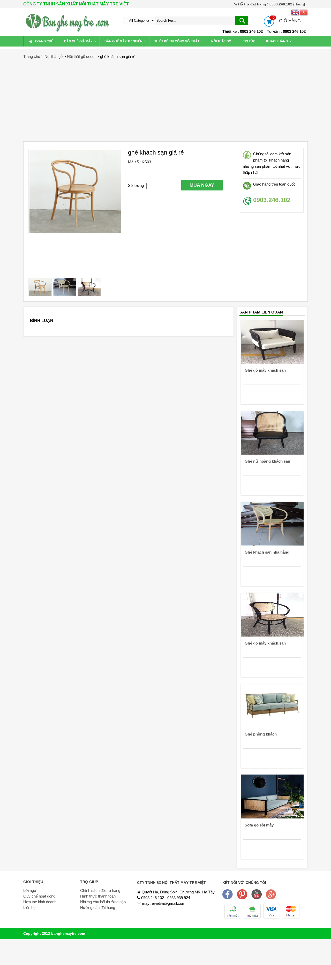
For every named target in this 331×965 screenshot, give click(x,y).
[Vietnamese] (303, 12)
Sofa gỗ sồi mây (259, 825)
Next (131, 211)
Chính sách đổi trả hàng (100, 890)
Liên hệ (29, 907)
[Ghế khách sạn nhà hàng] (272, 523)
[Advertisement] (165, 97)
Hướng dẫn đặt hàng (97, 907)
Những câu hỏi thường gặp (103, 902)
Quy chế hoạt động (39, 896)
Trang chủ (31, 56)
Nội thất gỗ (53, 56)
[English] (295, 12)
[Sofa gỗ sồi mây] (272, 796)
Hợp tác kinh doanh (39, 902)
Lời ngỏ (29, 890)
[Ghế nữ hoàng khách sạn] (272, 432)
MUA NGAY (202, 185)
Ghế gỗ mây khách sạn (265, 370)
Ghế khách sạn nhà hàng (267, 552)
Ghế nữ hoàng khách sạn (267, 461)
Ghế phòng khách (261, 734)
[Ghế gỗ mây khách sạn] (272, 341)
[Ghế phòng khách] (272, 705)
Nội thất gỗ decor (81, 56)
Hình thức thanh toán (98, 896)
